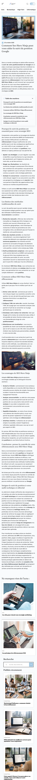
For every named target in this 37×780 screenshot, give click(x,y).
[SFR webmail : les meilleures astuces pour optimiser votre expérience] (18, 723)
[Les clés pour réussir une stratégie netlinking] (18, 596)
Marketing (7, 701)
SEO (3, 612)
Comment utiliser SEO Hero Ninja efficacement (17, 110)
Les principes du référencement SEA (14, 653)
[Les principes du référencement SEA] (18, 634)
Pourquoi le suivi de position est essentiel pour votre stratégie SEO (17, 103)
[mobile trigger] (3, 4)
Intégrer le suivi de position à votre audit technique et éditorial (15, 122)
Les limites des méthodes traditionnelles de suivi (18, 107)
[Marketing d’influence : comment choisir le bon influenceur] (18, 686)
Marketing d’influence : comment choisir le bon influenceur (17, 703)
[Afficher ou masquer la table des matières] (26, 98)
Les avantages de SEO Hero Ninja (13, 113)
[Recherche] (27, 4)
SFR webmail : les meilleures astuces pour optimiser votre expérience (17, 740)
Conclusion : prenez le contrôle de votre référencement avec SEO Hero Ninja (15, 117)
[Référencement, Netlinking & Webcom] (12, 4)
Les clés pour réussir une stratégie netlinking (17, 615)
